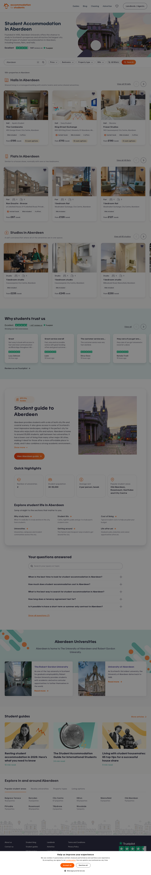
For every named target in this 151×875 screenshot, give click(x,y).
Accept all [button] (67, 865)
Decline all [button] (83, 865)
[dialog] (75, 863)
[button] (75, 870)
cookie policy (71, 860)
